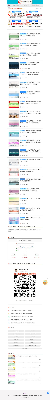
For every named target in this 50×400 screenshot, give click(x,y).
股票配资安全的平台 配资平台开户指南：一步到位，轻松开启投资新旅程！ (30, 103)
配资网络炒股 (32, 339)
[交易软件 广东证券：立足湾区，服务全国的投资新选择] (14, 36)
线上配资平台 (16, 336)
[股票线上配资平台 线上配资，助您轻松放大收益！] (14, 220)
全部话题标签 (25, 348)
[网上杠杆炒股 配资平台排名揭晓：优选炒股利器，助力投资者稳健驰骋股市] (14, 113)
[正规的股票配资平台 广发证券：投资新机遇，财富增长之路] (14, 46)
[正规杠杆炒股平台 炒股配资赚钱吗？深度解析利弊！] (14, 172)
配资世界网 (33, 331)
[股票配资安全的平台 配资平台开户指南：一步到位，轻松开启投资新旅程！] (14, 104)
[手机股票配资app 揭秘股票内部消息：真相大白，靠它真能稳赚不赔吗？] (14, 123)
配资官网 (16, 342)
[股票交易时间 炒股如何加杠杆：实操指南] (14, 162)
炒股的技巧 (16, 339)
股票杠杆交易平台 (32, 345)
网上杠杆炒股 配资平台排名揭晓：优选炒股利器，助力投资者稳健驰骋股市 (30, 113)
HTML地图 (40, 395)
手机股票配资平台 (16, 331)
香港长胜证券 (16, 5)
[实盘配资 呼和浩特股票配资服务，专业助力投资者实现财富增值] (14, 133)
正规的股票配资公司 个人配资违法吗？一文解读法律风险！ (22, 319)
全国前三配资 (32, 336)
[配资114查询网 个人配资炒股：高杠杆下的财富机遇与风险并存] (14, 75)
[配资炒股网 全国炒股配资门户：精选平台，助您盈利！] (14, 94)
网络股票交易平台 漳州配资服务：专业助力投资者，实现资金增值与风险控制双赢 (30, 142)
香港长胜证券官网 (36, 5)
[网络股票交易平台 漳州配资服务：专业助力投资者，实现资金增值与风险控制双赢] (14, 142)
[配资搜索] (40, 2)
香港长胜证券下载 (25, 5)
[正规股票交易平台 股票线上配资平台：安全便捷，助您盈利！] (14, 84)
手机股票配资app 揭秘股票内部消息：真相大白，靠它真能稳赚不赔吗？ (30, 123)
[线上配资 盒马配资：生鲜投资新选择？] (14, 201)
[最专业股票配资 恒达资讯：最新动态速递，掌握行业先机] (14, 191)
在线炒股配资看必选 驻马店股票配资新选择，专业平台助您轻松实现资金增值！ (30, 152)
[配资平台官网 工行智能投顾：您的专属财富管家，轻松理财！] (14, 55)
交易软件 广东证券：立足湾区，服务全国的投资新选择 (21, 313)
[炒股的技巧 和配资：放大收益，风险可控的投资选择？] (14, 210)
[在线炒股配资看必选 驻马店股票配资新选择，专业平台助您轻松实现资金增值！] (14, 152)
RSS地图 (35, 395)
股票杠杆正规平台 (16, 345)
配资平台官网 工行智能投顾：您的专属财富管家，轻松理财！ (22, 316)
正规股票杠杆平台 (32, 334)
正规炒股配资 (32, 342)
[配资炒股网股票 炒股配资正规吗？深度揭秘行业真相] (14, 181)
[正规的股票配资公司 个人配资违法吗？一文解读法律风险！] (14, 65)
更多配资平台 (38, 8)
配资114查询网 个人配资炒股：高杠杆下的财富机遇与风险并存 (23, 322)
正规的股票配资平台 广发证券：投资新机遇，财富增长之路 (22, 310)
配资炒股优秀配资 (16, 334)
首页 (9, 5)
